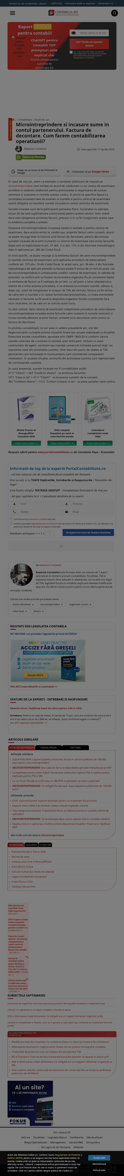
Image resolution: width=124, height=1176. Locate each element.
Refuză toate (99, 1170)
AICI (26, 1170)
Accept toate (99, 1158)
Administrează (99, 1164)
